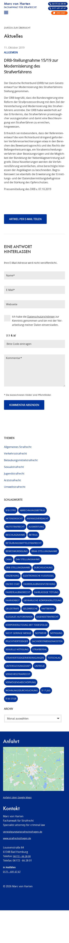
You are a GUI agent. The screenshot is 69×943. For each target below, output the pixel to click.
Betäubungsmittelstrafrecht (21, 460)
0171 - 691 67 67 (12, 871)
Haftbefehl (48, 608)
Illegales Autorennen (19, 616)
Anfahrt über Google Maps (17, 797)
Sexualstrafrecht (14, 467)
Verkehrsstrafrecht (15, 453)
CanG (9, 559)
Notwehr (40, 633)
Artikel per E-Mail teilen (25, 219)
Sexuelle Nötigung (17, 649)
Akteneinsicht (14, 518)
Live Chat (60, 13)
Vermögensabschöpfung (21, 682)
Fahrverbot (13, 600)
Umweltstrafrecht (14, 487)
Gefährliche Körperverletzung (42, 600)
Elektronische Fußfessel (38, 575)
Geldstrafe (12, 608)
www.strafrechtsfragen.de (17, 838)
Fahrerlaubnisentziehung (39, 584)
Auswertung (36, 526)
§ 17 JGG (46, 690)
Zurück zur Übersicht (17, 27)
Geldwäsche (30, 608)
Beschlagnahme (15, 534)
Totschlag (54, 657)
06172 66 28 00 (59, 4)
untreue (39, 665)
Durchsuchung (43, 567)
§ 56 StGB (11, 698)
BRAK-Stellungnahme (44, 551)
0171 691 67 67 (59, 8)
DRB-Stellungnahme (18, 567)
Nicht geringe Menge (18, 633)
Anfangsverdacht (37, 518)
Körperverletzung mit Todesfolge (27, 624)
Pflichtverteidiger (17, 641)
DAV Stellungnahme (28, 559)
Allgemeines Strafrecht (17, 447)
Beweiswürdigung (17, 551)
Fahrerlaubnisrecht (18, 592)
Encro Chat (13, 584)
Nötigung (56, 633)
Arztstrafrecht (12, 480)
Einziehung (12, 575)
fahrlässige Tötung (46, 592)
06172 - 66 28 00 (22, 856)
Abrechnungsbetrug (32, 510)
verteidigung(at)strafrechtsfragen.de (22, 831)
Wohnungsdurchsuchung (22, 690)
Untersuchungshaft (18, 665)
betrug (33, 534)
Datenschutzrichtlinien (41, 316)
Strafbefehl (39, 649)
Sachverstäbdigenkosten (47, 641)
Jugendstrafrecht (14, 473)
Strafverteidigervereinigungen (25, 657)
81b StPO (11, 510)
